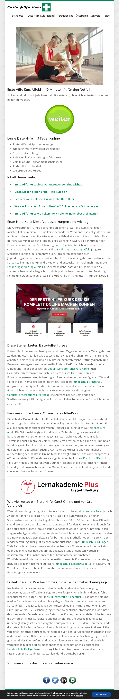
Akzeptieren (101, 694)
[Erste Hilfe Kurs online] (29, 7)
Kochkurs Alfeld (93, 458)
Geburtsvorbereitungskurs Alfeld (68, 368)
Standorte (17, 16)
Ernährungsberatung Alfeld (73, 249)
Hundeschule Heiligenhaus (23, 649)
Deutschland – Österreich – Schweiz (79, 16)
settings (79, 695)
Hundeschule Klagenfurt (66, 597)
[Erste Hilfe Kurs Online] (59, 118)
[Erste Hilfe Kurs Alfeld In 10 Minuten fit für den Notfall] (59, 55)
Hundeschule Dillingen (94, 542)
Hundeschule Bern (90, 511)
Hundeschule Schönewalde (71, 563)
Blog (107, 16)
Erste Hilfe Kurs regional (41, 16)
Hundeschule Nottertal (86, 381)
